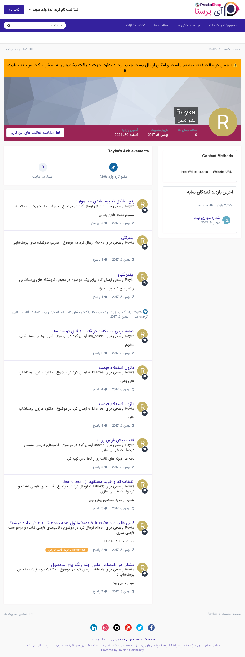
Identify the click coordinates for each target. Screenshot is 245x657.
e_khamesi (96, 372)
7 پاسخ (98, 591)
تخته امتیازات (135, 25)
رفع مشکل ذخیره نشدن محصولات (104, 201)
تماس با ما (98, 639)
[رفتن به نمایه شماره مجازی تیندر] (226, 220)
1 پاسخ (98, 259)
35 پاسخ (97, 223)
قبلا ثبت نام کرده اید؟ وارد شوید (54, 9)
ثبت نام (14, 9)
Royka (129, 206)
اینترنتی (127, 237)
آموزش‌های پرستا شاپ (36, 336)
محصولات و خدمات (223, 25)
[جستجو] (9, 25)
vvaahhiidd (96, 486)
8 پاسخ (98, 467)
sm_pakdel (96, 336)
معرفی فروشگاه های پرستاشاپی (36, 242)
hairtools (98, 569)
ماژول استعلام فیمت (116, 367)
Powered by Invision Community (122, 650)
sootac (99, 445)
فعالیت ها (161, 25)
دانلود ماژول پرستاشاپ (36, 372)
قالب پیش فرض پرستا (114, 440)
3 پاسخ (98, 508)
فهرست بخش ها (188, 25)
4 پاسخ (98, 389)
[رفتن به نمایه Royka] (142, 204)
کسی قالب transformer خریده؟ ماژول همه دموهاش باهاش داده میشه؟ (72, 523)
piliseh (99, 528)
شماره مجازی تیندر (207, 218)
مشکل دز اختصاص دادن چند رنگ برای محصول (92, 565)
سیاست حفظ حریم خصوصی (133, 639)
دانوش (99, 206)
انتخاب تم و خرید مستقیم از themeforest (98, 481)
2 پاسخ (98, 353)
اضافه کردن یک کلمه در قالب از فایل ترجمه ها (94, 331)
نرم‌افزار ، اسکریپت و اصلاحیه (37, 206)
